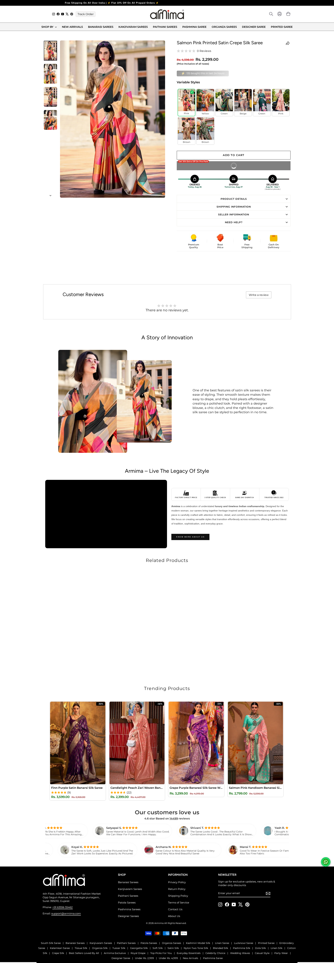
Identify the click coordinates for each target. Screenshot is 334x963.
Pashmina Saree (194, 26)
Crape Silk (58, 952)
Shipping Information (234, 206)
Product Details (234, 198)
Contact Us (175, 909)
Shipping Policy (178, 895)
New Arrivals (72, 26)
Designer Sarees (128, 916)
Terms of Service (178, 902)
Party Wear (281, 952)
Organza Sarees (224, 26)
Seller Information (233, 214)
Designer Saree (254, 26)
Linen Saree (222, 942)
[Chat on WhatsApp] (326, 862)
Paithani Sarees (165, 26)
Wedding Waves (240, 952)
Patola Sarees (127, 902)
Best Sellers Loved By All (84, 952)
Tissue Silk (81, 947)
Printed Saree (282, 26)
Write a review (259, 294)
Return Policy (176, 888)
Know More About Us (190, 537)
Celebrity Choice (215, 952)
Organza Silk (100, 947)
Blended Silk (220, 947)
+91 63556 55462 (62, 907)
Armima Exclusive (115, 952)
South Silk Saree (51, 942)
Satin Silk (173, 947)
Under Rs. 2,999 (144, 958)
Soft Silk (158, 947)
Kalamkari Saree (60, 947)
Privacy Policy (177, 882)
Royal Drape (138, 952)
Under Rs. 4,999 (168, 958)
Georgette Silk (139, 947)
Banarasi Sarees (100, 26)
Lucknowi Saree (243, 942)
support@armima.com (66, 913)
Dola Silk (260, 947)
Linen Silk (276, 947)
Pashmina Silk (241, 947)
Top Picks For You (161, 952)
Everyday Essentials (189, 952)
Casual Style (262, 952)
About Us (174, 916)
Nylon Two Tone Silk (196, 947)
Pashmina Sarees (129, 909)
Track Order (86, 14)
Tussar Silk (118, 947)
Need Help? (233, 222)
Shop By (47, 26)
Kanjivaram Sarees (133, 26)
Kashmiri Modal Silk (198, 942)
